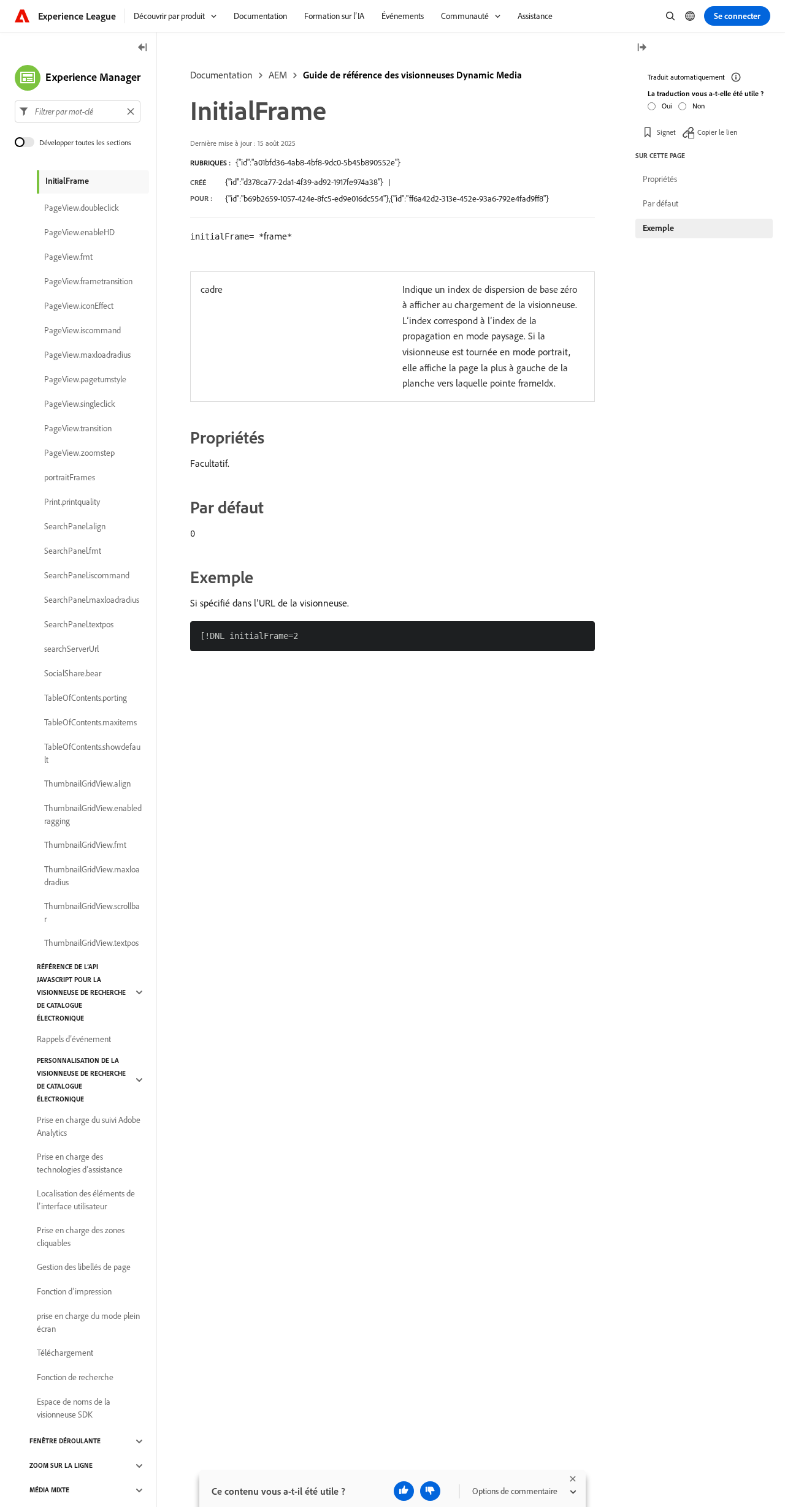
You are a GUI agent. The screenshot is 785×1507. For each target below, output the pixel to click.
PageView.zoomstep (79, 453)
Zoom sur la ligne (61, 1466)
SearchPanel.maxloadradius (91, 600)
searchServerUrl (71, 649)
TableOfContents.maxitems (90, 722)
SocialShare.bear (72, 673)
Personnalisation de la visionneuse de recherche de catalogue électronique (81, 1079)
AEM (278, 75)
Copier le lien (717, 131)
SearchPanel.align (74, 526)
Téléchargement (65, 1353)
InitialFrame (67, 180)
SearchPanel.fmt (72, 551)
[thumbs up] (404, 1491)
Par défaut (660, 203)
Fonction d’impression (74, 1291)
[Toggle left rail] (142, 48)
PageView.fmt (68, 257)
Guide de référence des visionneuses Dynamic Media (412, 75)
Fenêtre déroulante (65, 1441)
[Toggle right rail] (641, 48)
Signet (666, 131)
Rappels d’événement (74, 1039)
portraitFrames (69, 477)
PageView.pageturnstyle (85, 379)
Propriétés (660, 178)
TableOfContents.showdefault (92, 753)
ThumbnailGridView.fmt (85, 845)
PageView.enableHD (79, 232)
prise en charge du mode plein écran (88, 1322)
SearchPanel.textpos (78, 624)
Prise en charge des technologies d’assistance (80, 1163)
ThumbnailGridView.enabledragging (93, 814)
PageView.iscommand (82, 330)
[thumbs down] (430, 1491)
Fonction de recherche (75, 1377)
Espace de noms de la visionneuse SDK (73, 1408)
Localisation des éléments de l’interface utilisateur (86, 1200)
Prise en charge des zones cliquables (80, 1236)
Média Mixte (49, 1490)
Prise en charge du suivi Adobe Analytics (88, 1126)
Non (698, 105)
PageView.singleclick (79, 404)
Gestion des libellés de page (84, 1267)
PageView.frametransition (88, 281)
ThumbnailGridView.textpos (91, 943)
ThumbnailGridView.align (87, 784)
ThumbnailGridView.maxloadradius (92, 876)
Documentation (221, 75)
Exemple (658, 227)
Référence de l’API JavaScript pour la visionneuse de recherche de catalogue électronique (81, 992)
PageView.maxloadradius (87, 355)
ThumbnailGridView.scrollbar (92, 912)
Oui (667, 105)
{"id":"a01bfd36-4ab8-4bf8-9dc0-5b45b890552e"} (318, 162)
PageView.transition (78, 428)
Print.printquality (72, 502)
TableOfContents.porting (85, 698)
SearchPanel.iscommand (86, 575)
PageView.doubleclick (81, 208)
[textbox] (77, 111)
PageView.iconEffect (78, 306)
